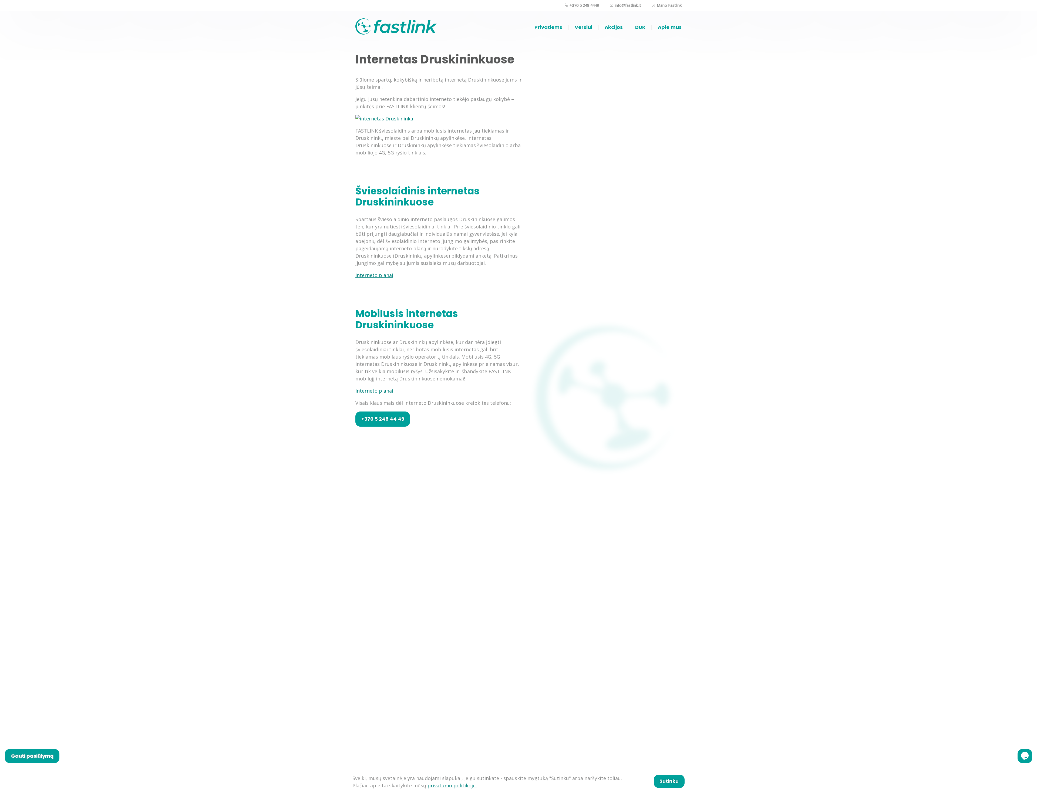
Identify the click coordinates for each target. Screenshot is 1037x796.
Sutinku (669, 781)
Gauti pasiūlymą (32, 756)
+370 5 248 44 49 (382, 419)
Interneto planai (374, 275)
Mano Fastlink (669, 5)
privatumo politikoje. (452, 785)
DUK (640, 27)
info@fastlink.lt (627, 5)
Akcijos (614, 27)
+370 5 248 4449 (583, 5)
